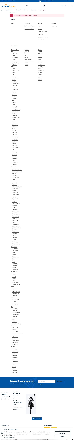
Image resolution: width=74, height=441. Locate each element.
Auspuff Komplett (16, 70)
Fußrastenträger (16, 136)
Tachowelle (15, 98)
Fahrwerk (13, 128)
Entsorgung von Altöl (17, 402)
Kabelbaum (15, 115)
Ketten (14, 55)
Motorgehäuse (15, 231)
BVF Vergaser (15, 331)
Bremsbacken (15, 248)
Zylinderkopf (15, 243)
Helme (39, 59)
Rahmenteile (15, 151)
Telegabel (13, 320)
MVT (14, 359)
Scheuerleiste (15, 153)
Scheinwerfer (15, 123)
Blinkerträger (15, 106)
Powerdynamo (15, 361)
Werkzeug (40, 79)
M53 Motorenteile (16, 226)
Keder (14, 179)
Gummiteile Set (16, 177)
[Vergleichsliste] (65, 5)
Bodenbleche (15, 288)
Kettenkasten (15, 57)
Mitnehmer (15, 64)
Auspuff (12, 66)
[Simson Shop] (8, 5)
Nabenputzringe (16, 258)
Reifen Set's (15, 263)
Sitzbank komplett (16, 291)
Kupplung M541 (16, 218)
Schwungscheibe (16, 363)
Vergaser (13, 325)
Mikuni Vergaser (16, 340)
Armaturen (15, 184)
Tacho (12, 297)
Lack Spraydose (41, 64)
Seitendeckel (15, 158)
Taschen (26, 64)
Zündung (13, 346)
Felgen (14, 252)
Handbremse (15, 89)
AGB (14, 397)
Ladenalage (15, 357)
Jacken (26, 55)
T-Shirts (26, 62)
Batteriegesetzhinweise (18, 407)
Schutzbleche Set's (16, 284)
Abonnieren (59, 381)
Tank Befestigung (16, 314)
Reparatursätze (16, 344)
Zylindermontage (16, 244)
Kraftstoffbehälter (16, 312)
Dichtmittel (40, 53)
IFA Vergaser (15, 336)
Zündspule (15, 372)
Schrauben (15, 154)
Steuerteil (14, 366)
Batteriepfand (4, 394)
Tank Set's (15, 316)
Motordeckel (15, 229)
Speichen (14, 267)
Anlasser (14, 348)
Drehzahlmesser (16, 299)
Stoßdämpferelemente (17, 171)
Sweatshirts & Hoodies (29, 61)
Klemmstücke (15, 192)
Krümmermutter (16, 78)
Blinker (14, 104)
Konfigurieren (62, 433)
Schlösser (13, 273)
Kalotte (14, 74)
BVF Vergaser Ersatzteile (18, 333)
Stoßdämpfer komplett (17, 169)
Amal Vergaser (16, 327)
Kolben (14, 207)
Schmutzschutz (16, 282)
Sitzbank (13, 286)
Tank (12, 306)
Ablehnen (62, 436)
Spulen (14, 365)
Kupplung (14, 93)
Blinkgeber (15, 108)
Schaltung (15, 94)
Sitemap (15, 400)
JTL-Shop (71, 439)
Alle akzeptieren (62, 430)
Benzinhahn (15, 308)
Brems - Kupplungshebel (18, 186)
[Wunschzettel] (68, 5)
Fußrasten (15, 134)
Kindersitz (40, 61)
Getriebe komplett (16, 203)
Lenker (12, 181)
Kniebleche (15, 278)
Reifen (14, 261)
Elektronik (13, 100)
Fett (39, 55)
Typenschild (15, 162)
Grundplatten (15, 350)
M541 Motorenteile (16, 228)
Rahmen (14, 149)
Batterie (14, 102)
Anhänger (40, 51)
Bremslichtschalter (16, 109)
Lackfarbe (40, 66)
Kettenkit (14, 59)
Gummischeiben (16, 175)
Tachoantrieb (15, 305)
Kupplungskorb (16, 220)
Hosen (26, 53)
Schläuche (15, 265)
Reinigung (40, 72)
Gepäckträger (15, 139)
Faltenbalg (15, 321)
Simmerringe (15, 235)
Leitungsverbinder (16, 117)
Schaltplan (40, 74)
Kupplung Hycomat (16, 214)
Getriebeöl (40, 57)
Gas (13, 87)
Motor (12, 199)
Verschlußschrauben (17, 237)
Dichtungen (15, 72)
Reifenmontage (41, 70)
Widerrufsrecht (16, 409)
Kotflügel (14, 280)
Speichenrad (15, 269)
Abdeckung (15, 183)
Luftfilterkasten (16, 145)
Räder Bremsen (14, 246)
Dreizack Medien (45, 439)
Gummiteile (13, 173)
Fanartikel (27, 51)
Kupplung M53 (16, 216)
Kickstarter (15, 205)
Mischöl (39, 68)
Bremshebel (15, 132)
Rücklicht (14, 119)
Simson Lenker (16, 194)
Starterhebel (15, 198)
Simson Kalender (28, 59)
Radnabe (14, 259)
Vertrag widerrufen (37, 418)
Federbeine (13, 166)
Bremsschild (15, 250)
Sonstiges (40, 76)
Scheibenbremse (14, 271)
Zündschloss (15, 126)
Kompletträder (15, 256)
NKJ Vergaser (15, 342)
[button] (62, 5)
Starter (14, 96)
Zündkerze (15, 370)
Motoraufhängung (16, 147)
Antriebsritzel (15, 53)
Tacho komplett (16, 303)
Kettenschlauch (16, 61)
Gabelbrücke (15, 138)
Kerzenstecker (15, 351)
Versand (16, 439)
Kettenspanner (15, 62)
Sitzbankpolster (16, 293)
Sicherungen (15, 124)
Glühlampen (15, 111)
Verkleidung (15, 164)
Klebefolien (15, 310)
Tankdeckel (15, 318)
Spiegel (14, 196)
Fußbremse (15, 85)
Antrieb (12, 51)
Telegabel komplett (16, 323)
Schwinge (15, 156)
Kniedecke (40, 62)
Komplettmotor (16, 211)
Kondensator (15, 355)
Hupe (14, 113)
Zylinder (14, 239)
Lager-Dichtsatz (16, 224)
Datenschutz (11, 437)
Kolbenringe (15, 209)
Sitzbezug (15, 295)
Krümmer (14, 76)
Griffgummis (15, 188)
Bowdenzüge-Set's (16, 83)
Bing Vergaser (15, 329)
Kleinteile (14, 91)
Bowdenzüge (13, 81)
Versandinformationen (5, 398)
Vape (14, 368)
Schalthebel (15, 233)
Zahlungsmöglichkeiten (6, 396)
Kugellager (15, 213)
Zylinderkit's (15, 241)
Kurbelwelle (15, 222)
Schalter (14, 121)
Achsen (14, 130)
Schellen (14, 79)
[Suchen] (44, 5)
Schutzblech (13, 274)
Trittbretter (15, 160)
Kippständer (15, 141)
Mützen (26, 57)
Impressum (6, 437)
